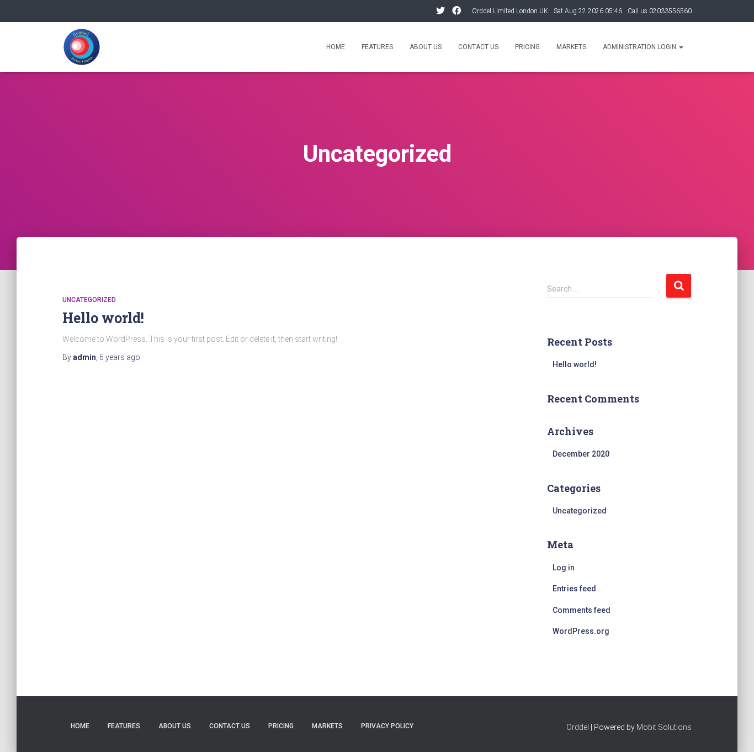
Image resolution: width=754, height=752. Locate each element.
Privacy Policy (387, 726)
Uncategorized (89, 300)
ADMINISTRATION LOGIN (640, 47)
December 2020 (581, 453)
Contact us (478, 47)
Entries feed (574, 588)
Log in (564, 567)
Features (377, 47)
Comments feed (581, 610)
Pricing (527, 47)
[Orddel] (81, 47)
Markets (571, 47)
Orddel (577, 727)
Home (335, 47)
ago (119, 357)
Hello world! (103, 318)
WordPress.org (581, 631)
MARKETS (327, 726)
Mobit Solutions (664, 727)
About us (426, 47)
